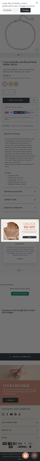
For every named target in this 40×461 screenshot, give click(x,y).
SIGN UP (29, 237)
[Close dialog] (38, 220)
